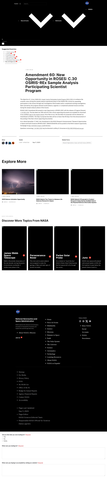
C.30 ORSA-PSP (24, 112)
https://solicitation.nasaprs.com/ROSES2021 (39, 125)
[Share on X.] (3, 143)
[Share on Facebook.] (6, 143)
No (4, 439)
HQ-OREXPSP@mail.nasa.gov (76, 128)
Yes (5, 437)
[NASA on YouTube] (90, 321)
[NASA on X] (86, 321)
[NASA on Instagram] (83, 321)
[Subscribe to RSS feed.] (13, 143)
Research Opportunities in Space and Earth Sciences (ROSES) (77, 142)
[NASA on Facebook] (80, 321)
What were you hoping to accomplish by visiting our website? (22, 463)
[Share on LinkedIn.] (10, 143)
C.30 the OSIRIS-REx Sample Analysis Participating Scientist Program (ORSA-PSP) (51, 99)
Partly (5, 441)
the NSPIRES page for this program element (33, 114)
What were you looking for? (12, 446)
